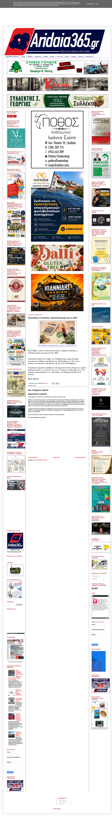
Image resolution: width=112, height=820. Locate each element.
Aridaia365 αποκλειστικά (12, 56)
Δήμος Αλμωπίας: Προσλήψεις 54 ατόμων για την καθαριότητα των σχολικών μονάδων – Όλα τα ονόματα (15, 675)
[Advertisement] (56, 15)
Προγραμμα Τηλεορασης (12, 633)
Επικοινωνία (89, 56)
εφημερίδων (19, 661)
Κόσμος (52, 56)
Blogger (59, 808)
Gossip (67, 56)
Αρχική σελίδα (56, 457)
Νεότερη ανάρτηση (33, 457)
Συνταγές (73, 56)
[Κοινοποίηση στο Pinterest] (59, 383)
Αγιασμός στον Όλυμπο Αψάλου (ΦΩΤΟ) (18, 733)
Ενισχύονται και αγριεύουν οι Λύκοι (18, 699)
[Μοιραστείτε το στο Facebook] (57, 383)
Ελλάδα (46, 56)
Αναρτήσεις (97, 576)
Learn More (90, 4)
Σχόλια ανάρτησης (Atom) (41, 460)
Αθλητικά (29, 56)
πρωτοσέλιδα (12, 661)
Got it (97, 4)
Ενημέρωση (38, 56)
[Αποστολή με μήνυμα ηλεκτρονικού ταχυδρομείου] (52, 383)
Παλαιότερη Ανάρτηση (80, 457)
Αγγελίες (80, 56)
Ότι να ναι (59, 56)
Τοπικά (23, 56)
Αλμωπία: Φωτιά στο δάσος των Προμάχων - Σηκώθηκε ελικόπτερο (18, 717)
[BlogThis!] (54, 383)
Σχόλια (95, 579)
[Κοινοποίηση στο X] (55, 383)
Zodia (107, 618)
